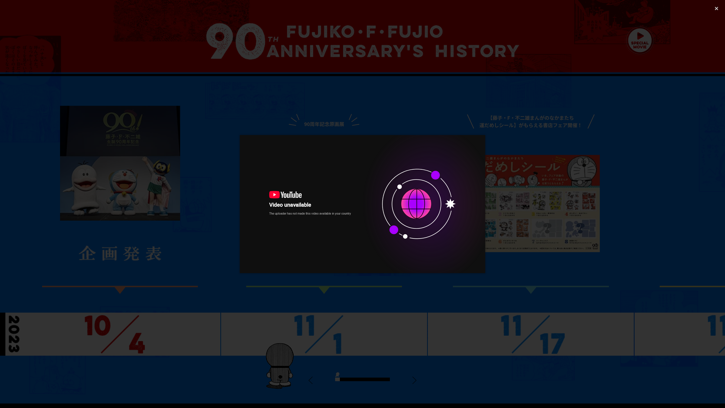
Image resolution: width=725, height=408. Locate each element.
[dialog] (362, 204)
